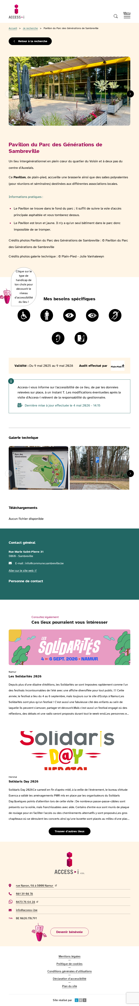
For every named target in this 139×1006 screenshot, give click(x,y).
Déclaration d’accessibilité (69, 979)
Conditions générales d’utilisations (69, 971)
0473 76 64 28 (27, 902)
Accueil (13, 28)
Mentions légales (70, 956)
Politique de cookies (69, 964)
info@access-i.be (26, 910)
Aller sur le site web (23, 570)
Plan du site (69, 986)
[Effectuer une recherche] (116, 16)
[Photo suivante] (130, 93)
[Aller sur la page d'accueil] (16, 11)
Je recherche (30, 28)
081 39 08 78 (30, 894)
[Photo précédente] (8, 93)
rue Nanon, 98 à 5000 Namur (47, 885)
